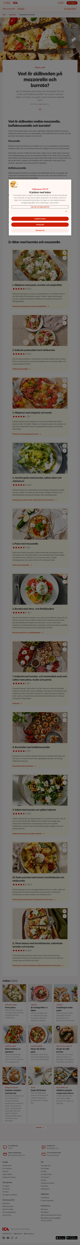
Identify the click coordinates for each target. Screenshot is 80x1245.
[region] (40, 207)
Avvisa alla (40, 225)
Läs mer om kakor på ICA (40, 207)
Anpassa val (40, 230)
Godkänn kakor (40, 219)
